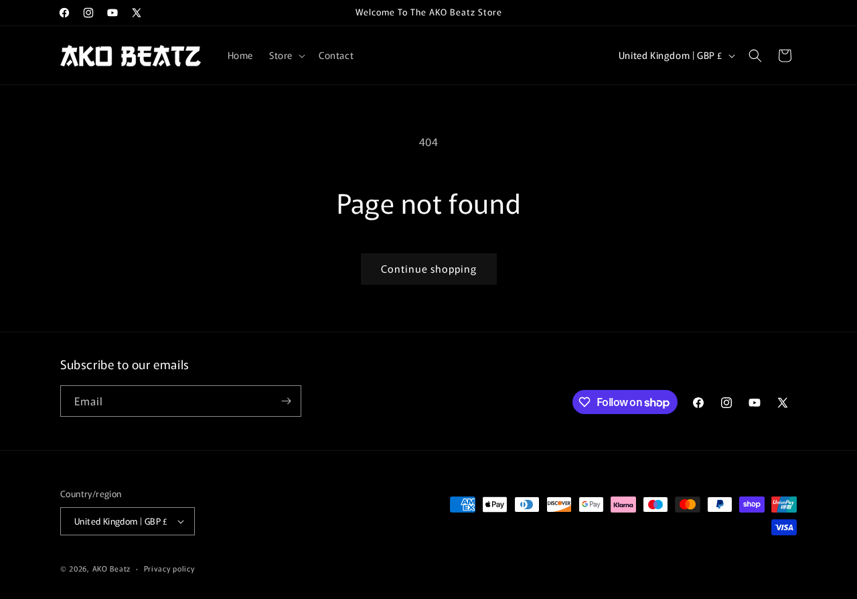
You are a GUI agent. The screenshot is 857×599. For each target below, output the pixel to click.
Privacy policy (169, 568)
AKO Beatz (111, 568)
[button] (286, 55)
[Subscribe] (286, 401)
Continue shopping (429, 268)
